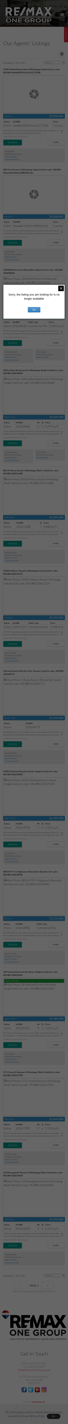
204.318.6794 (11, 859)
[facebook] (24, 1391)
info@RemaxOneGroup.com (34, 1370)
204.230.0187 (11, 758)
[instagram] (43, 1391)
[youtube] (37, 1391)
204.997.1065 (11, 658)
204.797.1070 (11, 558)
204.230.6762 (11, 357)
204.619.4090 (42, 357)
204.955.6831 (11, 157)
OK (53, 1416)
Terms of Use (37, 1416)
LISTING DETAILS (12, 142)
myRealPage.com (38, 1402)
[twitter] (30, 1391)
